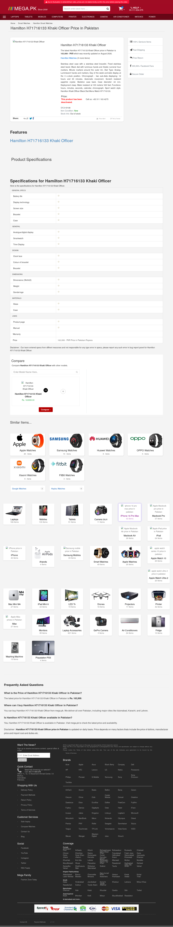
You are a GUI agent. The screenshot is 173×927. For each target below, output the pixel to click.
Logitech (121, 813)
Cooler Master (107, 796)
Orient (133, 818)
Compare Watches (28, 826)
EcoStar (95, 802)
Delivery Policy (27, 790)
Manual (17, 328)
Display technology (21, 202)
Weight (16, 286)
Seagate (108, 823)
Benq (120, 790)
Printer (72, 16)
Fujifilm (134, 802)
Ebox (81, 802)
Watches (139, 16)
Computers (57, 16)
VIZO (133, 828)
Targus (68, 828)
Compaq (121, 764)
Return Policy (26, 800)
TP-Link (95, 828)
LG (106, 769)
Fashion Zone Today (29, 879)
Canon (133, 790)
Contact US (23, 922)
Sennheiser (122, 823)
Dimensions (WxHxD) (23, 280)
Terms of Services (28, 810)
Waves (68, 836)
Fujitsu (68, 807)
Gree (107, 807)
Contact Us (25, 831)
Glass (16, 304)
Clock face (18, 256)
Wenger (82, 836)
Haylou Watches (66, 488)
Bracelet (17, 214)
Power (152, 16)
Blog (22, 836)
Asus (94, 764)
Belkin (107, 790)
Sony (120, 777)
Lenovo (94, 769)
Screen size (18, 208)
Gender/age (19, 292)
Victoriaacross (109, 828)
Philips (68, 777)
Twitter (23, 863)
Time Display (19, 244)
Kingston (95, 813)
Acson (81, 790)
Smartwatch (18, 238)
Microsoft (134, 813)
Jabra (81, 813)
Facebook (25, 848)
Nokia (120, 769)
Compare (45, 409)
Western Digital (95, 835)
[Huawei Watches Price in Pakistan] (106, 440)
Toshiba (69, 782)
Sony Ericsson (134, 776)
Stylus (133, 823)
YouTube (24, 853)
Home (13, 23)
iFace (133, 807)
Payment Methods (28, 795)
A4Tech (68, 790)
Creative (134, 797)
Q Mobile (95, 777)
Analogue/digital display (23, 232)
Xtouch (121, 836)
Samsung (108, 777)
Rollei (94, 823)
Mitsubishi (70, 818)
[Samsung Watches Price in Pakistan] (66, 440)
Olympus (121, 818)
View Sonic (122, 828)
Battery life (18, 196)
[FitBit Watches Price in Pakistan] (66, 465)
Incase (68, 813)
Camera (104, 16)
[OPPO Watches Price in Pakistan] (145, 440)
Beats (94, 790)
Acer (67, 764)
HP (67, 769)
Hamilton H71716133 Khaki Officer (41, 140)
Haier (120, 807)
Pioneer (82, 777)
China (81, 797)
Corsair (121, 797)
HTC (80, 769)
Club (93, 797)
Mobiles (42, 16)
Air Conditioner (121, 16)
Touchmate (83, 828)
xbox (107, 836)
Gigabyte (95, 807)
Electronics (88, 16)
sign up (22, 760)
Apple (81, 764)
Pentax (68, 823)
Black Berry (109, 764)
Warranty (16, 334)
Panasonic (135, 769)
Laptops (15, 16)
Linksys (108, 813)
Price (14, 340)
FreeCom (121, 802)
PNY (80, 823)
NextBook (82, 818)
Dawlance (69, 802)
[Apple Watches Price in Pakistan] (27, 440)
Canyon (68, 797)
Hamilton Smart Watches (43, 23)
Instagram (25, 858)
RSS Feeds (25, 868)
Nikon (94, 818)
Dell (132, 764)
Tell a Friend (116, 118)
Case (16, 220)
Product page (19, 322)
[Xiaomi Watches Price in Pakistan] (27, 465)
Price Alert (101, 118)
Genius (81, 807)
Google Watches (27, 488)
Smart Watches (24, 23)
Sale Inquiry (25, 821)
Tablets (28, 16)
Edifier (107, 802)
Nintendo (108, 818)
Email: (20, 755)
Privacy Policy (26, 805)
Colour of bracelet (21, 262)
